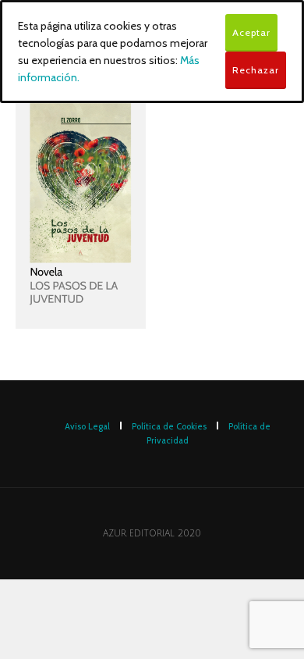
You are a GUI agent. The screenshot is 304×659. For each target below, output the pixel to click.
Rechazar (255, 70)
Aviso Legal (87, 426)
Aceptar (251, 32)
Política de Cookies (169, 426)
